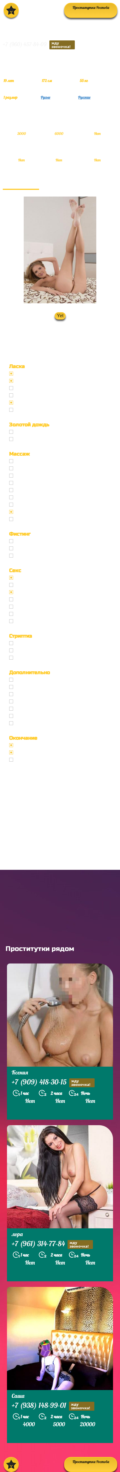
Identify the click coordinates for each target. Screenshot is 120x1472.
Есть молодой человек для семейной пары (56, 694)
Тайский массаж (31, 482)
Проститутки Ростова (91, 7)
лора (17, 1234)
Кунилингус (27, 402)
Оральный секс (30, 592)
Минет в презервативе (37, 373)
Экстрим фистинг (32, 555)
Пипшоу (23, 715)
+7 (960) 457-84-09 (37, 44)
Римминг (24, 723)
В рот (20, 745)
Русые (45, 97)
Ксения (20, 1072)
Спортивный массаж (35, 504)
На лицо (23, 759)
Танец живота (29, 650)
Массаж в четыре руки (37, 497)
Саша (18, 1395)
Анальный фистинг (34, 548)
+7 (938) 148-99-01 (51, 1405)
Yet (60, 315)
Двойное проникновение (40, 606)
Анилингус (26, 409)
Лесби (21, 657)
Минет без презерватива (39, 380)
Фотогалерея (21, 183)
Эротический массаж (36, 468)
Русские (84, 97)
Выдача (23, 431)
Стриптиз (24, 643)
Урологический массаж (38, 475)
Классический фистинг (38, 541)
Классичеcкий (29, 577)
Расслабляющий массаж (39, 511)
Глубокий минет (31, 388)
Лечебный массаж (33, 490)
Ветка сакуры (28, 519)
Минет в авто (28, 395)
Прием (22, 439)
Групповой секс (30, 599)
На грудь (24, 752)
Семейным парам (32, 701)
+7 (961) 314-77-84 (50, 1244)
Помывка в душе (32, 708)
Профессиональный (35, 461)
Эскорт (22, 679)
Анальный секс (30, 584)
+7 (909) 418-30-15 (51, 1082)
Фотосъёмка (27, 686)
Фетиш (22, 621)
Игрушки (24, 613)
